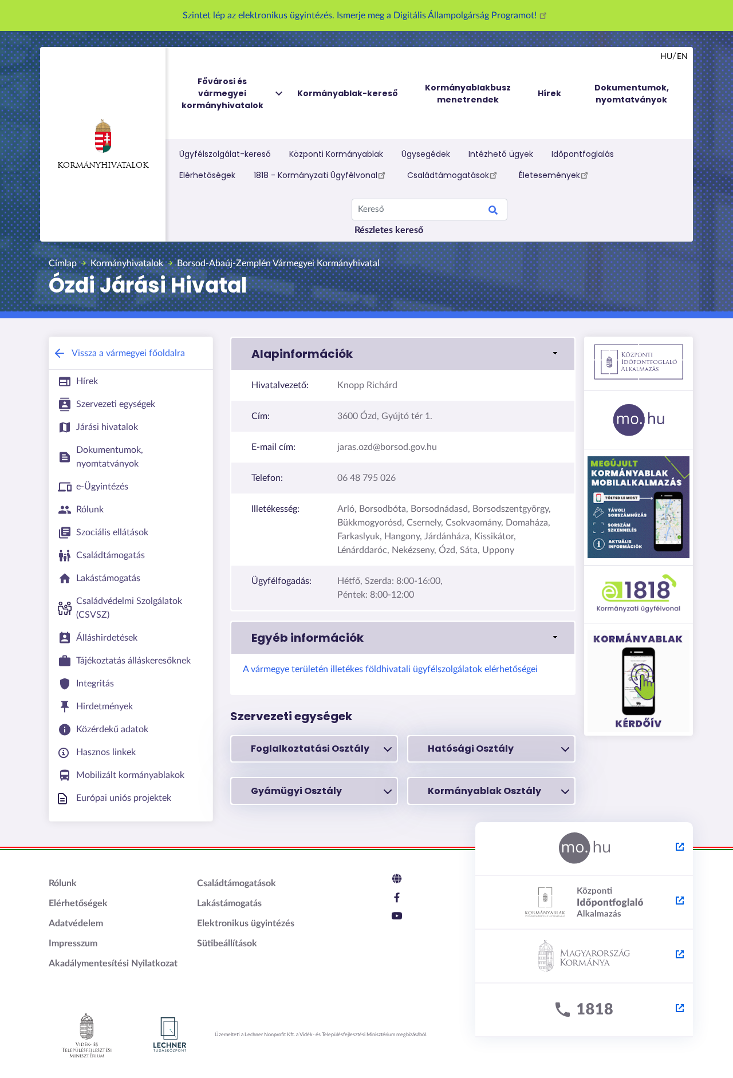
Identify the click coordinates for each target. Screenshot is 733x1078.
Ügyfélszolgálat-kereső (225, 154)
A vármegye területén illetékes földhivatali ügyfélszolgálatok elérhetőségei (390, 669)
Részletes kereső (388, 230)
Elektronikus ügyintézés (245, 923)
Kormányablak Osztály (484, 790)
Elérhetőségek (207, 175)
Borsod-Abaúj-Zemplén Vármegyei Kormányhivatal (278, 263)
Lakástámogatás (229, 903)
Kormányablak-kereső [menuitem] (347, 93)
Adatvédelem (76, 923)
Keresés (493, 212)
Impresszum (73, 943)
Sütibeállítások (227, 943)
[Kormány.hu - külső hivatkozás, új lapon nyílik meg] (584, 957)
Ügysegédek (425, 154)
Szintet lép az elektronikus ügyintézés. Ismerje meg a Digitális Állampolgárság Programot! (361, 15)
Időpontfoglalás (582, 154)
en (682, 57)
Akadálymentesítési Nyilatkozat (113, 963)
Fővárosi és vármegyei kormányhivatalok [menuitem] (222, 93)
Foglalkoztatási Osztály (310, 748)
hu (666, 57)
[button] (402, 354)
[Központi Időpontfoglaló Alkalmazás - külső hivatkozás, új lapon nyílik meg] (584, 903)
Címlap (63, 263)
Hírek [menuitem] (549, 93)
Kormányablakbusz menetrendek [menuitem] (468, 93)
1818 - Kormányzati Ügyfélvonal (315, 175)
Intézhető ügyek (500, 154)
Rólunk (63, 883)
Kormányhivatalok (102, 165)
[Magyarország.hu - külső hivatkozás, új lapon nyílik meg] (584, 849)
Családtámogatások (448, 175)
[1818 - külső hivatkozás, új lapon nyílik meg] (584, 1010)
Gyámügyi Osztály (296, 790)
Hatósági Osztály (471, 748)
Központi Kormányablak (336, 154)
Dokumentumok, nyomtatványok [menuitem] (631, 93)
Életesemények (549, 175)
